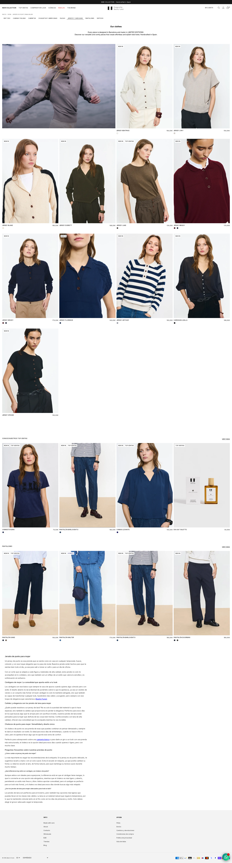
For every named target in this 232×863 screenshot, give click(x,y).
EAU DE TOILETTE (180, 529)
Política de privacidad (124, 838)
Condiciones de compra (125, 834)
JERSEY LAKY (178, 130)
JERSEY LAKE (121, 225)
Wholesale (47, 834)
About (46, 827)
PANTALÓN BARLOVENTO (68, 529)
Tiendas (46, 841)
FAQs (118, 823)
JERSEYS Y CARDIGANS (75, 18)
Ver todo (226, 439)
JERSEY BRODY (179, 225)
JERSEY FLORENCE (66, 320)
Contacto (47, 830)
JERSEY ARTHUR (122, 320)
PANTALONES (89, 18)
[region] (116, 2)
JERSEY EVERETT (65, 225)
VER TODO (7, 18)
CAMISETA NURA (8, 529)
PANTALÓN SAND (8, 637)
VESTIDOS (100, 18)
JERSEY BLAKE (7, 225)
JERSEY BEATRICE (122, 130)
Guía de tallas (121, 841)
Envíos (118, 827)
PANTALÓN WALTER (66, 637)
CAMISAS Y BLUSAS (19, 18)
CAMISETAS (32, 18)
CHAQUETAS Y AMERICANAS (47, 18)
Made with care (49, 823)
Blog (45, 845)
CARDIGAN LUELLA (180, 320)
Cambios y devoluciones (125, 830)
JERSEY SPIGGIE (8, 415)
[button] (219, 7)
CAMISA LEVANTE (123, 529)
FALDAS (62, 18)
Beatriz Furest (10, 858)
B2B (45, 838)
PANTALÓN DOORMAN (182, 637)
